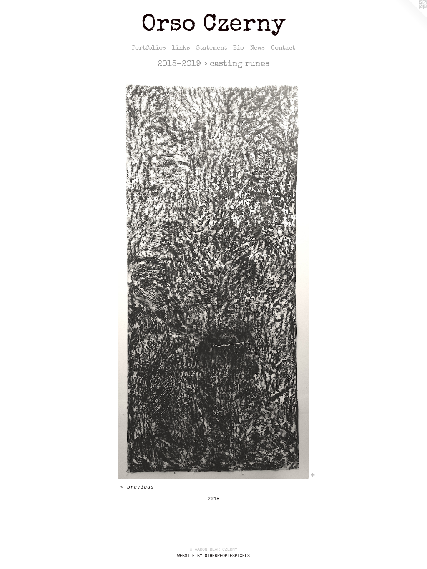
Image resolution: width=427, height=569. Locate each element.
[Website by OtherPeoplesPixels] (410, 16)
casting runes (239, 64)
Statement (211, 48)
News (257, 48)
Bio (238, 48)
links (181, 48)
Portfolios (149, 48)
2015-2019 (179, 64)
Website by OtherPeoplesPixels (213, 556)
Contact (283, 48)
